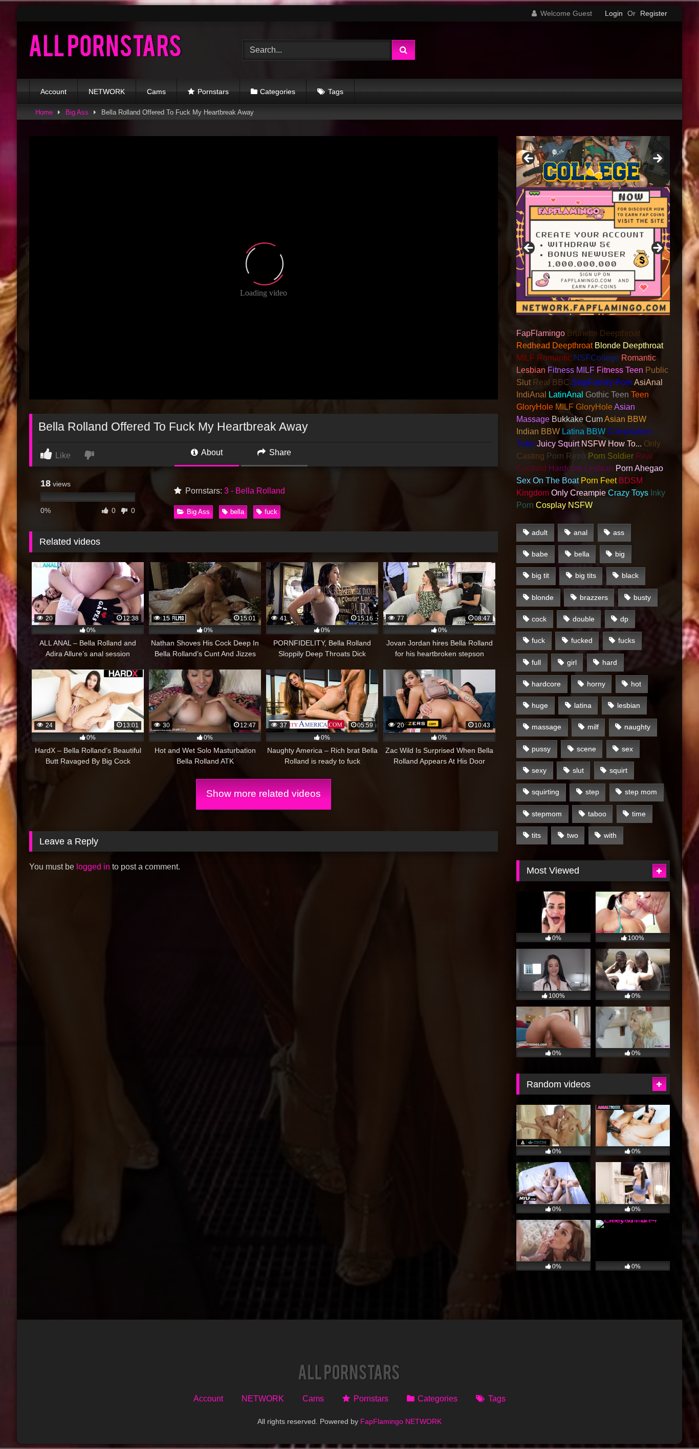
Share (279, 452)
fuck (271, 512)
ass (618, 532)
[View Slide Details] (593, 161)
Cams (156, 91)
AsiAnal (648, 382)
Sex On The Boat (547, 480)
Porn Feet (599, 480)
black (630, 575)
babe (540, 554)
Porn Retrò (566, 456)
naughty (637, 727)
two (572, 835)
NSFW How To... (611, 443)
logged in (93, 866)
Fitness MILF (571, 370)
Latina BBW (583, 431)
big (620, 554)
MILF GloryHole (584, 407)
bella (237, 512)
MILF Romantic (544, 357)
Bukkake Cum (577, 419)
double (584, 619)
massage (546, 727)
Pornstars (213, 91)
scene (586, 749)
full (536, 662)
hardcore (546, 684)
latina (583, 705)
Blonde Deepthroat (629, 345)
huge (540, 705)
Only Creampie (578, 492)
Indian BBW (538, 431)
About (211, 452)
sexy (539, 770)
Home (44, 112)
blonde (543, 597)
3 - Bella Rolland (254, 490)
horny (596, 684)
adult (540, 532)
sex (627, 749)
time (639, 814)
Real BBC (551, 382)
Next (657, 159)
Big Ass (77, 112)
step (592, 792)
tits (536, 835)
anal (580, 532)
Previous (529, 159)
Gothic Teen (607, 394)
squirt (618, 770)
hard (609, 662)
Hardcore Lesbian (581, 468)
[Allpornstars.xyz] (106, 48)
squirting (545, 792)
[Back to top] (667, 1419)
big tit (540, 575)
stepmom (547, 814)
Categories (277, 91)
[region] (593, 161)
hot (636, 684)
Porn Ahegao (639, 468)
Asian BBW (625, 419)
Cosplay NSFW (564, 505)
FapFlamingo (540, 333)
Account (53, 91)
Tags (335, 91)
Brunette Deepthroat (603, 333)
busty (642, 597)
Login (614, 13)
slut (578, 770)
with (610, 835)
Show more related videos (263, 793)
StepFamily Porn (602, 382)
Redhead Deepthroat (554, 345)
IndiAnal (531, 394)
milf (593, 727)
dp (624, 619)
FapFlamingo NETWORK (401, 1421)
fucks (626, 640)
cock (539, 619)
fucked (582, 640)
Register (653, 13)
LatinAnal (566, 394)
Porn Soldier (611, 456)
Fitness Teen (620, 370)
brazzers (594, 597)
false (529, 248)
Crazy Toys (628, 492)
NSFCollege (596, 357)
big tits (585, 575)
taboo (597, 814)
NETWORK (107, 91)
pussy (541, 749)
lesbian (628, 705)
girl (572, 662)
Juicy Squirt (558, 443)
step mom (641, 792)
